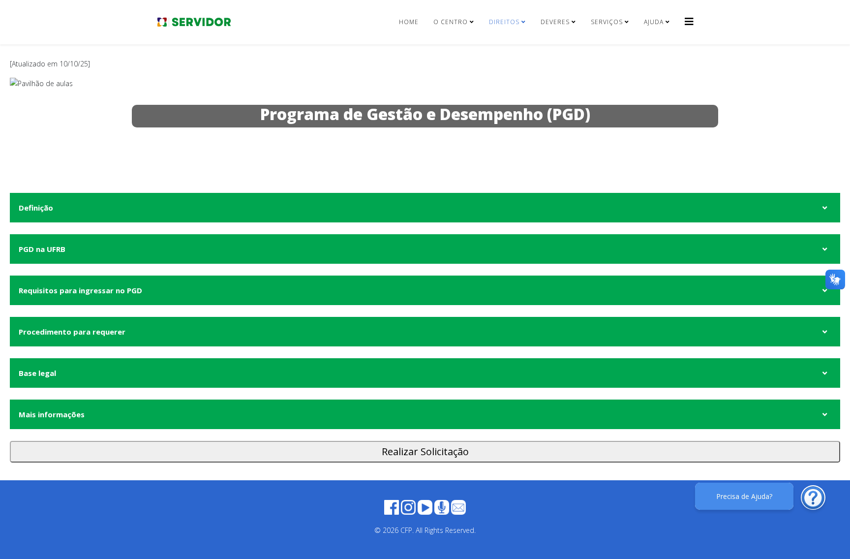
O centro (450, 22)
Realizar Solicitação (425, 451)
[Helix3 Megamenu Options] (689, 21)
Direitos (504, 22)
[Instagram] (408, 506)
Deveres (555, 22)
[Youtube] (425, 506)
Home (409, 22)
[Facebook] (391, 506)
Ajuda (654, 22)
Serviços (607, 22)
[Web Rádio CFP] (441, 506)
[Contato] (458, 506)
